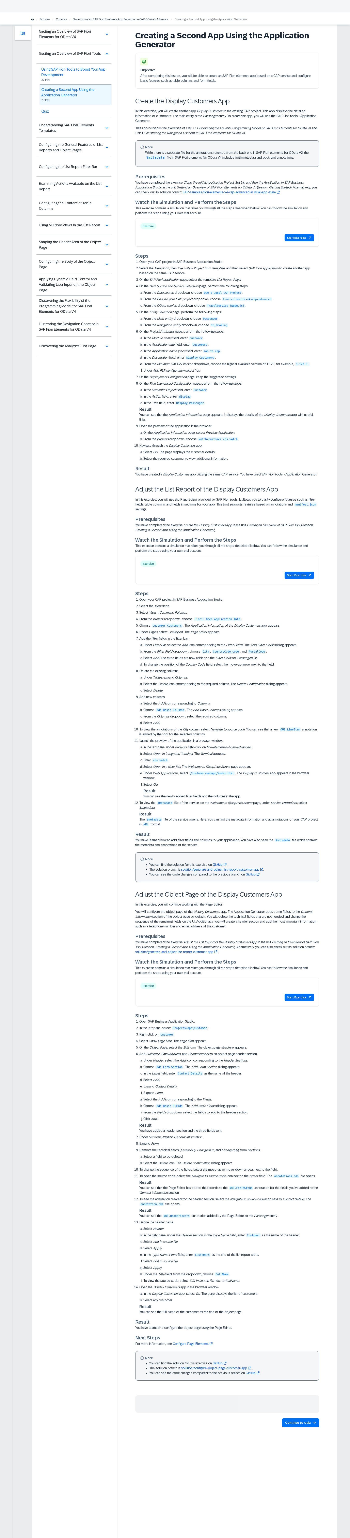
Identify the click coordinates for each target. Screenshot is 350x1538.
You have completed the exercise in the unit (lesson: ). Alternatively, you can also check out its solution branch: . (227, 947)
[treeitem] (73, 34)
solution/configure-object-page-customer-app (214, 1368)
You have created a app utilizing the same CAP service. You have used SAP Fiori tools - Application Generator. (226, 474)
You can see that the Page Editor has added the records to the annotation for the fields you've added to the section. (228, 1190)
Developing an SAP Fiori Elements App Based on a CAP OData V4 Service (121, 19)
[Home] (32, 19)
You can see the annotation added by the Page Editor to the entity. (208, 1215)
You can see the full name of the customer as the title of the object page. (190, 1312)
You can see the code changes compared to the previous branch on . (204, 874)
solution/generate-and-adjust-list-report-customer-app (220, 869)
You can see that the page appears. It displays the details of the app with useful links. (226, 417)
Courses (61, 19)
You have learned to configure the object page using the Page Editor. (183, 1327)
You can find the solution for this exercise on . (188, 864)
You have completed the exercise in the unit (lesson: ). (224, 527)
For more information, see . (174, 1343)
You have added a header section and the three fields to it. (180, 1130)
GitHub (218, 864)
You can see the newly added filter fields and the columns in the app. (192, 796)
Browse (45, 19)
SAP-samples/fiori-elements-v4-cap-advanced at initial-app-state (229, 192)
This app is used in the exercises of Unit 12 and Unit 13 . (226, 130)
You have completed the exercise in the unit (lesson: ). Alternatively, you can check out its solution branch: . (226, 187)
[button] (299, 237)
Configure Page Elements (191, 1343)
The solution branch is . (206, 869)
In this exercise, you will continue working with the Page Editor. (179, 904)
